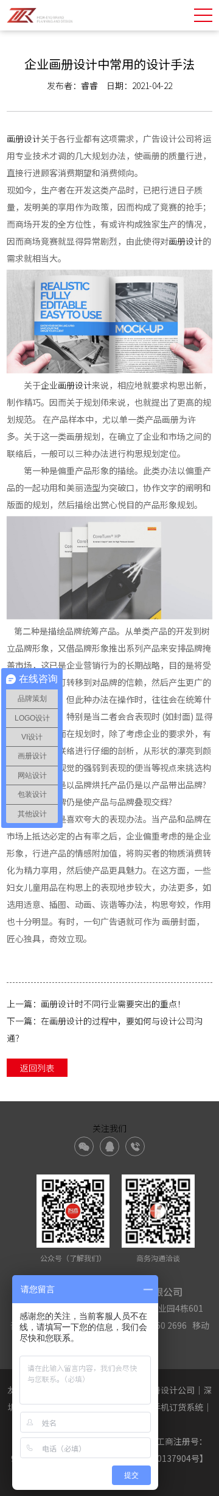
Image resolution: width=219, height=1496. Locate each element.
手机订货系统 (177, 1407)
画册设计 (24, 138)
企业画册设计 (66, 385)
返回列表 (37, 1068)
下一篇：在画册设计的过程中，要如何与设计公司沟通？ (105, 1029)
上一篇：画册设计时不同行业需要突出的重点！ (96, 1004)
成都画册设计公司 (161, 1390)
